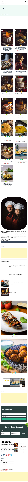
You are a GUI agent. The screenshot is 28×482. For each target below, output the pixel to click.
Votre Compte (3, 464)
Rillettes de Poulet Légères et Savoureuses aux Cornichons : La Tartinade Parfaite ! (20, 48)
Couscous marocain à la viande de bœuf (15, 274)
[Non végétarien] (21, 45)
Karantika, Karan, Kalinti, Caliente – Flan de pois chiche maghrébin (21, 139)
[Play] (22, 385)
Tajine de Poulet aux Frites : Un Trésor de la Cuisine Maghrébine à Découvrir (23, 444)
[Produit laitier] (6, 69)
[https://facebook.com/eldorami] (1, 455)
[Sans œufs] (22, 69)
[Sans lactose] (7, 136)
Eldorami (3, 1)
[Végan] (9, 136)
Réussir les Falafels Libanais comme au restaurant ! (14, 374)
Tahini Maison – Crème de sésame (20, 161)
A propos (2, 460)
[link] (4, 379)
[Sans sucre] (20, 69)
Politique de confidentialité (4, 470)
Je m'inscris (13, 418)
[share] (18, 379)
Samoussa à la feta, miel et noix (20, 115)
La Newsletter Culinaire (4, 462)
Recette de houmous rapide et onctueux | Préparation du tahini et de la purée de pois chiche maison (11, 378)
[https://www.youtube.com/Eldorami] (9, 455)
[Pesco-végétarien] (7, 69)
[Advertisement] (14, 21)
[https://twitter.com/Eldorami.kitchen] (11, 455)
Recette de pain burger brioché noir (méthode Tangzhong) (18, 282)
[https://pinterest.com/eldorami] (6, 455)
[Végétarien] (6, 45)
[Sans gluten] (7, 45)
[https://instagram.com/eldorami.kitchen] (4, 455)
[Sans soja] (7, 181)
